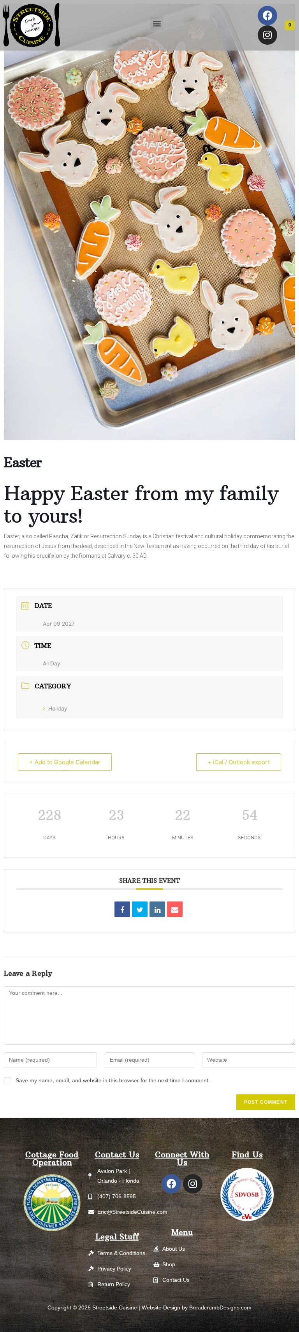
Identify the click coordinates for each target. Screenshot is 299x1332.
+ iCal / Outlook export (239, 762)
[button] (156, 23)
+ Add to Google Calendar (64, 762)
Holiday (57, 708)
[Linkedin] (157, 909)
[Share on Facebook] (122, 909)
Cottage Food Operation (52, 1158)
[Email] (175, 909)
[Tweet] (140, 909)
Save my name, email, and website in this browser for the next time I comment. (113, 1080)
